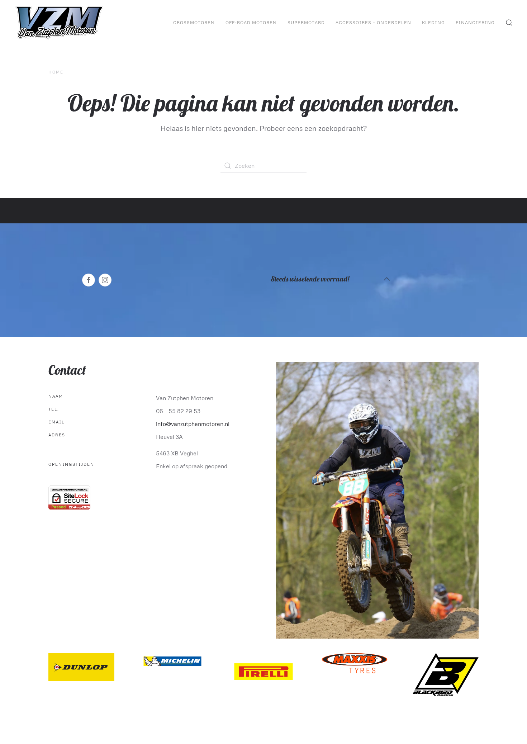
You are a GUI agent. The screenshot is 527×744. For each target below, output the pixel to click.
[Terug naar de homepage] (60, 23)
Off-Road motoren (251, 22)
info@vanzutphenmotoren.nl (192, 423)
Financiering (475, 22)
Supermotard (306, 22)
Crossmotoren (194, 22)
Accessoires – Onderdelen (373, 22)
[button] (509, 22)
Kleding (433, 22)
